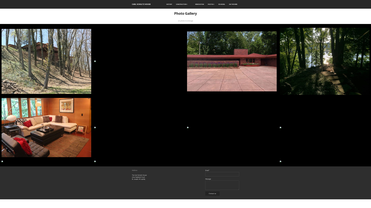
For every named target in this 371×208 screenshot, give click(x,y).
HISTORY (169, 4)
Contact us (212, 193)
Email (207, 170)
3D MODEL (221, 4)
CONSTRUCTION (181, 4)
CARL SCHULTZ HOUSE (141, 4)
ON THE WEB (233, 4)
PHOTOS (210, 4)
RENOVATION (199, 4)
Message (208, 179)
